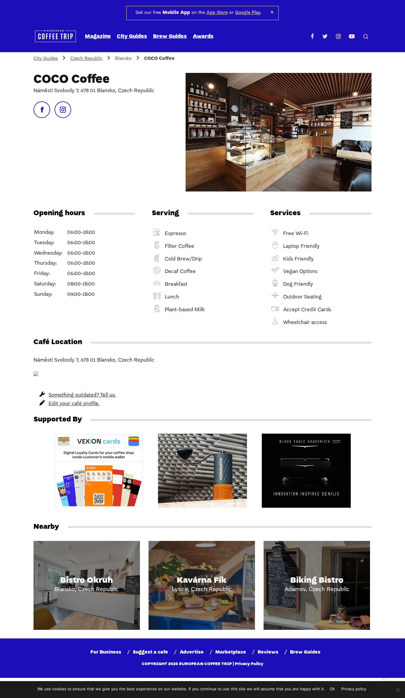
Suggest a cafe (150, 652)
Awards (203, 36)
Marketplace (230, 652)
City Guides (132, 36)
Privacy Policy (249, 664)
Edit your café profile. (74, 403)
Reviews (268, 652)
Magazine (98, 36)
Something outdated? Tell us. (82, 395)
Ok (332, 688)
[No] (398, 690)
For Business (105, 652)
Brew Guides (170, 36)
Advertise (192, 652)
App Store (217, 12)
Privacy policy (353, 688)
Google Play (247, 12)
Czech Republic (86, 58)
